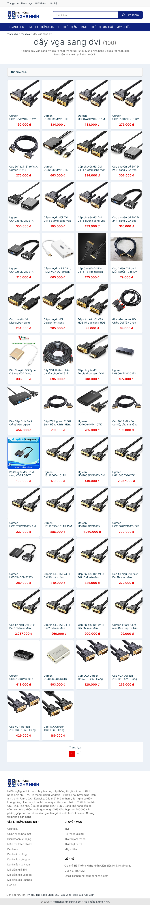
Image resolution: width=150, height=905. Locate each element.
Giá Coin (89, 894)
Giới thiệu (40, 3)
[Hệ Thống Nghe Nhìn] (25, 783)
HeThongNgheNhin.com (66, 901)
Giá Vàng (66, 894)
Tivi (29, 26)
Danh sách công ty (18, 859)
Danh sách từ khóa (18, 864)
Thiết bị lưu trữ (101, 26)
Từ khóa (25, 34)
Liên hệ (53, 3)
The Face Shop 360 (47, 894)
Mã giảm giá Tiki (17, 869)
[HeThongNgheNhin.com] (23, 15)
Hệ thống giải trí (47, 26)
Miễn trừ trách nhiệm (19, 844)
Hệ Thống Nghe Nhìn (96, 901)
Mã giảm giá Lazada (19, 874)
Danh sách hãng (17, 854)
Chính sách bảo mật (19, 833)
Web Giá (78, 894)
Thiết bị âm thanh (74, 26)
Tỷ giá (30, 894)
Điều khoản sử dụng (19, 838)
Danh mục (27, 3)
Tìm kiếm (132, 15)
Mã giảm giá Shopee (19, 879)
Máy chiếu (123, 26)
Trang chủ (13, 3)
